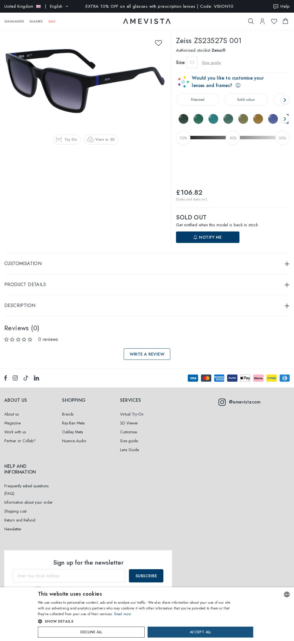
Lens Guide (129, 450)
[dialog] (147, 614)
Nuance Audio (74, 441)
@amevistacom (245, 402)
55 (191, 62)
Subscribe (146, 576)
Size (180, 62)
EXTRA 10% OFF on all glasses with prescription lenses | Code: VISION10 (159, 6)
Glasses (36, 21)
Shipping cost (15, 511)
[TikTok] (26, 378)
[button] (135, 621)
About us (11, 414)
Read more (122, 614)
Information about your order (28, 502)
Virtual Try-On (132, 414)
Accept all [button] (200, 632)
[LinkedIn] (36, 378)
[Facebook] (5, 378)
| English (33, 6)
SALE (51, 21)
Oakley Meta (72, 432)
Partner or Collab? (20, 441)
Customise (128, 432)
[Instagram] (15, 378)
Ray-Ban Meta (73, 423)
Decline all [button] (91, 632)
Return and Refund (19, 520)
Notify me (210, 237)
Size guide (129, 441)
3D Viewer (129, 423)
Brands (68, 414)
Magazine (12, 423)
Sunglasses (14, 21)
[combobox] (287, 594)
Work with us (15, 432)
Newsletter (13, 529)
